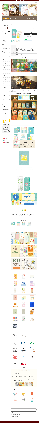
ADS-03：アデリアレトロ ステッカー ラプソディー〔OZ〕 (18, 226)
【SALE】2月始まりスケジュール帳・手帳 (6, 48)
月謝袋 (3, 83)
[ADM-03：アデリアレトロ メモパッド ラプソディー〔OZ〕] (29, 224)
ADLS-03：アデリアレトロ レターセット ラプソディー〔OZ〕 (24, 226)
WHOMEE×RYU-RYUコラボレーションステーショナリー (6, 59)
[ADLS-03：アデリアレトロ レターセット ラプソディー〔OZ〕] (24, 224)
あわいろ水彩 (4, 52)
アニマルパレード (4, 67)
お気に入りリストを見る (4, 113)
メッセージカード (12, 25)
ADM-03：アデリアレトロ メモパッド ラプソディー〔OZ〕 (29, 226)
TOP (11, 24)
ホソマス (3, 56)
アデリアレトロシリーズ (4, 63)
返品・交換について (14, 412)
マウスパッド (4, 99)
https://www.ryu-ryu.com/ (19, 380)
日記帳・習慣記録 (4, 95)
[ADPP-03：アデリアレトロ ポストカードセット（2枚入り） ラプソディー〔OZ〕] (13, 224)
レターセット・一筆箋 (4, 79)
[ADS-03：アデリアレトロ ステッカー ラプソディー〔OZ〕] (18, 224)
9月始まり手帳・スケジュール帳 (5, 40)
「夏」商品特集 (4, 45)
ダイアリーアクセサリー (4, 41)
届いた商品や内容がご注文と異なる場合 (16, 414)
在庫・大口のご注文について (15, 416)
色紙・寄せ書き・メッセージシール (5, 87)
